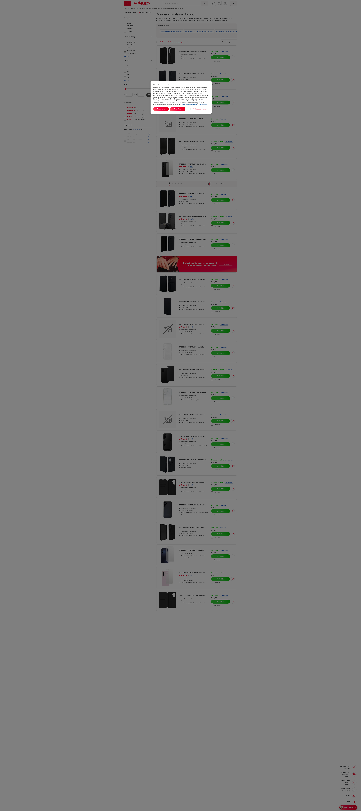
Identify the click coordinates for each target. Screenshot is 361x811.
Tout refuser (177, 109)
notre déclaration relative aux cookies (194, 105)
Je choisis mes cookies (200, 109)
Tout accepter (161, 109)
